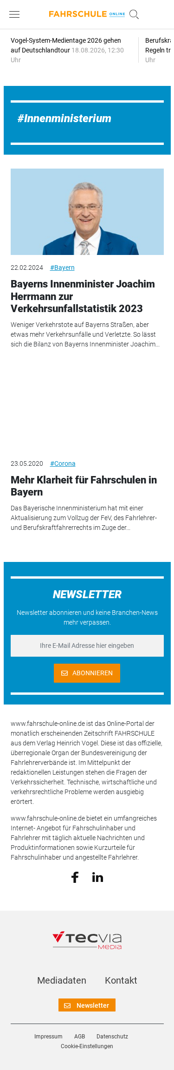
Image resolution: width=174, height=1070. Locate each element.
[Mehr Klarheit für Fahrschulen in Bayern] (87, 407)
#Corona (63, 463)
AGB (79, 1036)
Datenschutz (112, 1036)
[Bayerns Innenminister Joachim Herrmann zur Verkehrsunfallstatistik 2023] (87, 212)
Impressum (48, 1036)
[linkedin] (97, 876)
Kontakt (121, 980)
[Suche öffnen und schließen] (132, 14)
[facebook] (74, 877)
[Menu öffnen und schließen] (16, 14)
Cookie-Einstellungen (87, 1046)
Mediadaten (61, 980)
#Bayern (62, 267)
